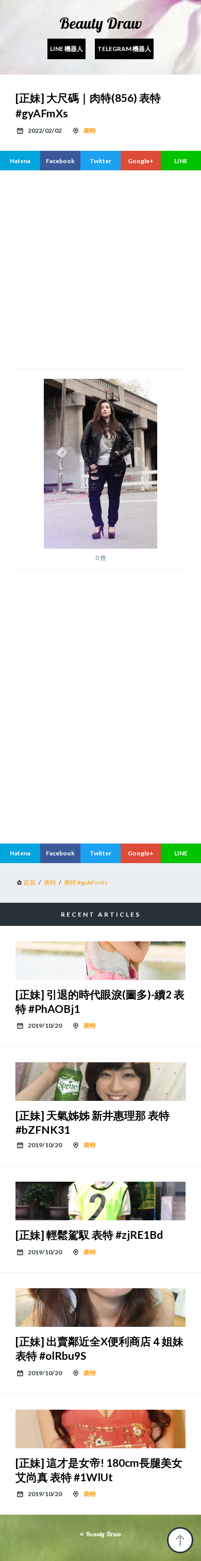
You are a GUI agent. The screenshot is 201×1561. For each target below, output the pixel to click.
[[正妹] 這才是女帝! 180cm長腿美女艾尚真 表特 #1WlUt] (100, 1429)
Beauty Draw (100, 23)
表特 (89, 130)
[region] (100, 749)
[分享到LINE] (181, 160)
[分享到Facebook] (60, 160)
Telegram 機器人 (124, 48)
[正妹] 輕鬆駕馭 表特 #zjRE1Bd (89, 1234)
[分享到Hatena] (20, 160)
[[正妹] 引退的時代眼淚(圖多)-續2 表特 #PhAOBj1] (100, 960)
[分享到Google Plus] (141, 160)
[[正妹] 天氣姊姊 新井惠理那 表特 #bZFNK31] (100, 1081)
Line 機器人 (66, 48)
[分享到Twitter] (100, 160)
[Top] (180, 1540)
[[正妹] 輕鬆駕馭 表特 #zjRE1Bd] (100, 1201)
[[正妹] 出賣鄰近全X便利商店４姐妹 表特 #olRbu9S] (100, 1307)
